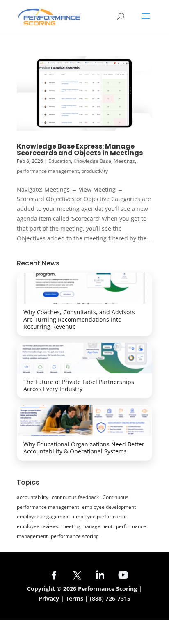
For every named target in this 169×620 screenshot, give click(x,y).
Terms (74, 598)
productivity (94, 170)
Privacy (49, 598)
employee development (109, 506)
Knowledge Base (92, 161)
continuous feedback (75, 497)
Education (59, 161)
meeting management (87, 526)
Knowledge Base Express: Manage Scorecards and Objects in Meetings (80, 150)
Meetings (124, 161)
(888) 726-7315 (110, 598)
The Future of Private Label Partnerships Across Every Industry (78, 385)
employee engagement (43, 516)
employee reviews (37, 526)
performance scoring (75, 536)
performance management (48, 170)
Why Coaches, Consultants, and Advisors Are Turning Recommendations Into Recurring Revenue (79, 319)
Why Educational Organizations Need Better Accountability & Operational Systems (83, 447)
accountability (32, 497)
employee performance (100, 516)
